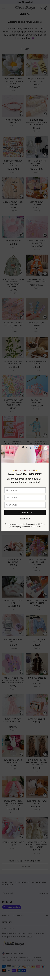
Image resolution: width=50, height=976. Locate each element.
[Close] (46, 448)
